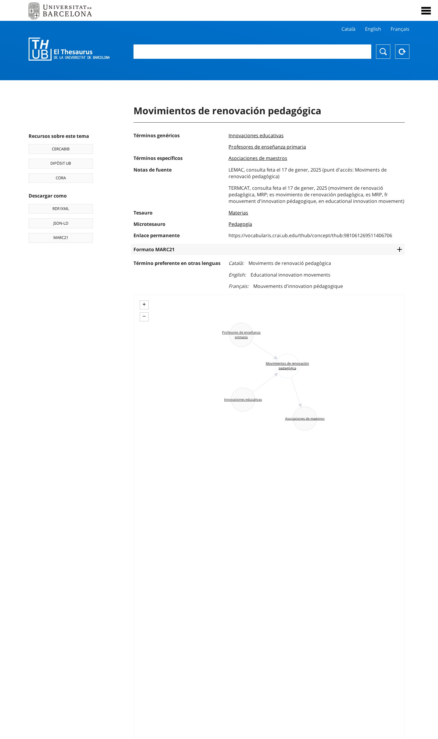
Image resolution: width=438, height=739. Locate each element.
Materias (238, 212)
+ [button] (144, 304)
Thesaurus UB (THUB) (69, 49)
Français (400, 29)
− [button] (144, 316)
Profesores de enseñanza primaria (267, 147)
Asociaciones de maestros (258, 158)
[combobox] (252, 51)
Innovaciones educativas (256, 135)
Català (348, 29)
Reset (402, 51)
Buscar (383, 51)
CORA (61, 177)
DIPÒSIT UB (60, 163)
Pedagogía (240, 224)
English (373, 29)
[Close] (426, 11)
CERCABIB (60, 149)
